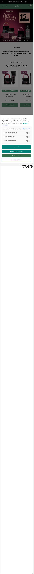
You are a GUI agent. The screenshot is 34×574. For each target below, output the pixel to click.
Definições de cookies (16, 160)
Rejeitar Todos (16, 147)
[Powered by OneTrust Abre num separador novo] (25, 165)
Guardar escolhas (16, 155)
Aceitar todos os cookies (16, 151)
